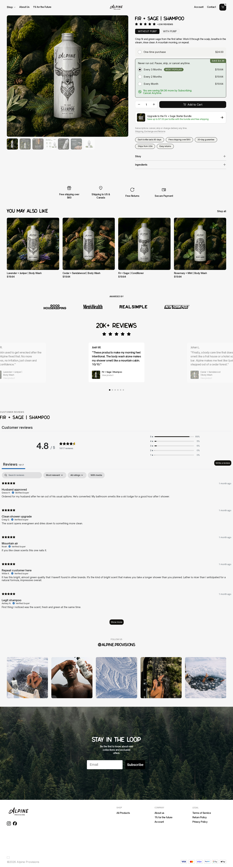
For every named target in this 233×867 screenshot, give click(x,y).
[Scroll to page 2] (112, 390)
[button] (175, 436)
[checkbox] (96, 475)
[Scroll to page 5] (120, 390)
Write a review (223, 463)
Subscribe (135, 765)
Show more (116, 622)
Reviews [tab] (13, 464)
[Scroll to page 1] (109, 390)
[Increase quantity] (153, 104)
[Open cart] (222, 7)
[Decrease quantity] (139, 104)
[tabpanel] (116, 550)
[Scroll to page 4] (117, 390)
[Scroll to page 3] (115, 390)
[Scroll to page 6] (123, 390)
